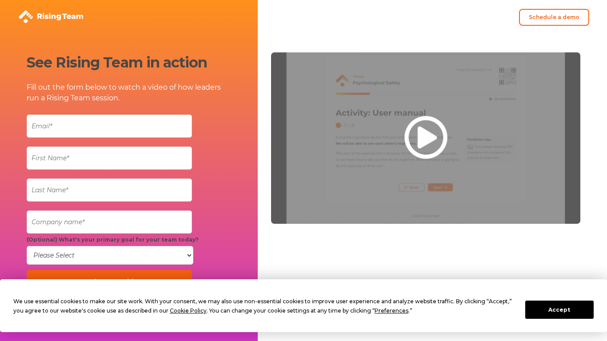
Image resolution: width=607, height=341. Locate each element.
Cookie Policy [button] (188, 310)
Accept (559, 309)
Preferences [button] (391, 310)
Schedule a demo (554, 17)
